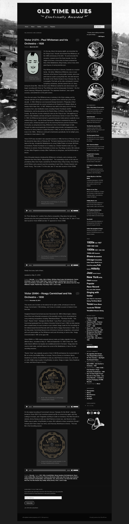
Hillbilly (95, 268)
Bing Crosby (60, 279)
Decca (100, 262)
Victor (51, 284)
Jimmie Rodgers (97, 273)
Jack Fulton (39, 283)
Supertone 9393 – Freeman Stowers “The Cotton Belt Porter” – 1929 (94, 324)
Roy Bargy (46, 284)
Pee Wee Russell (34, 480)
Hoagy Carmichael (29, 478)
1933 (103, 250)
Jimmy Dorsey (60, 478)
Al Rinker (48, 279)
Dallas (88, 262)
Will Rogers (101, 36)
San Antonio (96, 289)
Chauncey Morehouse (50, 477)
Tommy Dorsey (51, 480)
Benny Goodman (59, 475)
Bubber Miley (32, 477)
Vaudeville (90, 308)
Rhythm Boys (38, 284)
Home (26, 26)
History (89, 392)
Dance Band (94, 262)
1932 (100, 250)
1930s (44, 475)
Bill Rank (54, 279)
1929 (92, 246)
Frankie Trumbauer (53, 281)
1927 (100, 242)
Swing (89, 301)
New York (73, 283)
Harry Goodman (74, 477)
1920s (40, 279)
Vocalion (90, 310)
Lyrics (45, 26)
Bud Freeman (39, 477)
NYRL (100, 277)
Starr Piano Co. (91, 298)
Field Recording (92, 265)
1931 (96, 250)
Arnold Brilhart (50, 475)
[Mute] (72, 211)
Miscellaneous (91, 394)
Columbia (98, 260)
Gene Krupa (66, 477)
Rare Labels (90, 289)
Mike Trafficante (59, 283)
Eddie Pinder (43, 281)
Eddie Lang (59, 477)
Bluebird (97, 253)
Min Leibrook (67, 283)
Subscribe (29, 503)
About (32, 26)
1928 (44, 279)
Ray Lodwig (43, 480)
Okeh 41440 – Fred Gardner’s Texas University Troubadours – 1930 (96, 370)
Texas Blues (97, 304)
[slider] (76, 210)
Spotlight (89, 398)
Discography (90, 391)
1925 (96, 243)
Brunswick (98, 256)
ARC (93, 253)
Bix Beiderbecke (68, 279)
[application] (52, 211)
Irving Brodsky (39, 478)
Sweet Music (98, 298)
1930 (40, 475)
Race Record (93, 286)
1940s (89, 253)
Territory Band (96, 301)
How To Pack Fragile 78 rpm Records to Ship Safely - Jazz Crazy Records (95, 375)
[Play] (27, 211)
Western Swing (99, 311)
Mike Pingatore (50, 283)
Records (32, 279)
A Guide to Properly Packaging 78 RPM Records (95, 380)
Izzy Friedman (32, 283)
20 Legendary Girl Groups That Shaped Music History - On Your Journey (95, 356)
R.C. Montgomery (43, 517)
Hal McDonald (62, 281)
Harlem (89, 269)
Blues (90, 256)
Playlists (52, 26)
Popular (32, 284)
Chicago (90, 259)
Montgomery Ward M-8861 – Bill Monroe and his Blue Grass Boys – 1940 (95, 334)
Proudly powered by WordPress (98, 517)
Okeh (89, 280)
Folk (99, 265)
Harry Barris (69, 281)
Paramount (94, 280)
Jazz (44, 283)
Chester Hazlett (35, 281)
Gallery (39, 26)
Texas (90, 304)
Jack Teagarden (48, 478)
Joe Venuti (67, 478)
